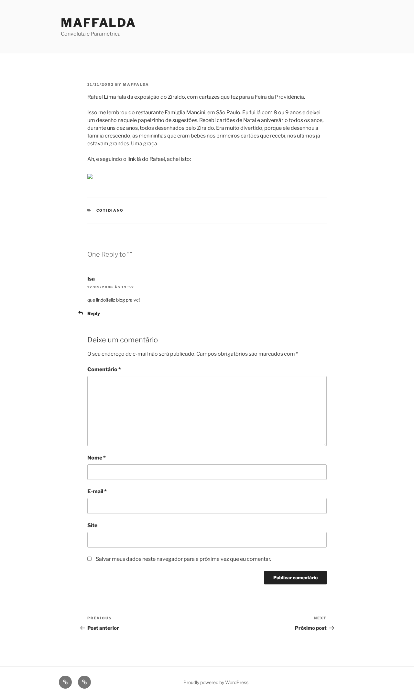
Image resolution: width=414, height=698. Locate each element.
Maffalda (98, 23)
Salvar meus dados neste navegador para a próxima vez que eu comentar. (183, 559)
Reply (93, 313)
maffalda (136, 84)
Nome (96, 458)
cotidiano (110, 210)
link (132, 159)
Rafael (157, 159)
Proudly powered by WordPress (215, 682)
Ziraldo (176, 97)
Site (92, 525)
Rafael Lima (101, 97)
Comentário (104, 369)
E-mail (97, 491)
